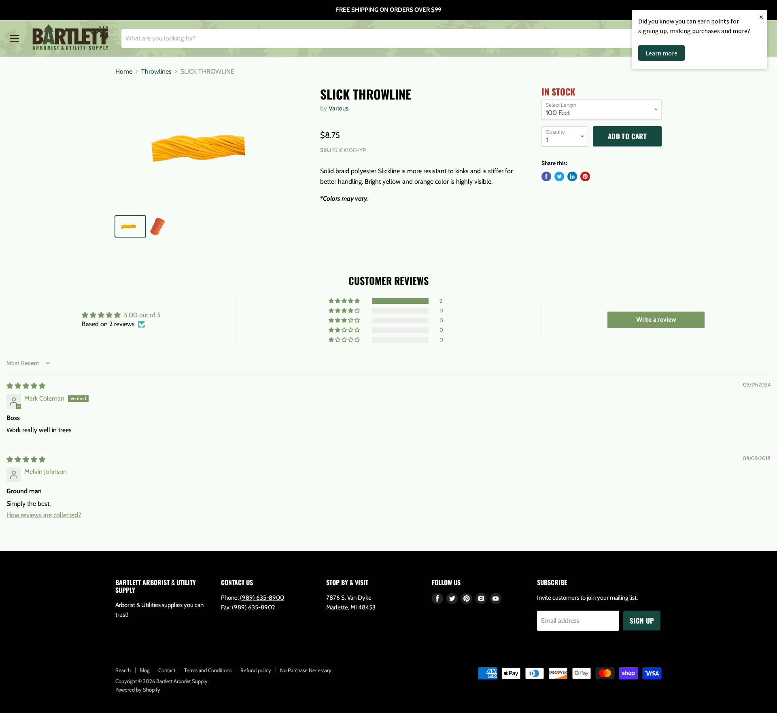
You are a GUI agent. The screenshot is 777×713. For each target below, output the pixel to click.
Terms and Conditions (207, 670)
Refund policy (255, 670)
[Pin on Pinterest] (585, 176)
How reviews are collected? (43, 515)
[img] (25, 386)
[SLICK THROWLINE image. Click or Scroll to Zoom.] (211, 147)
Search (123, 670)
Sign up (642, 620)
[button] (345, 301)
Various (338, 108)
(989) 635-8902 (253, 607)
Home (123, 71)
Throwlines (156, 71)
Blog (144, 670)
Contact (166, 670)
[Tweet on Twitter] (559, 176)
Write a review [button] (656, 319)
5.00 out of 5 (142, 315)
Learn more (661, 53)
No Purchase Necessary (305, 670)
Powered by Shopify (137, 689)
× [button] (761, 17)
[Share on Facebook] (546, 176)
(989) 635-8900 (262, 597)
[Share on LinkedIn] (572, 176)
